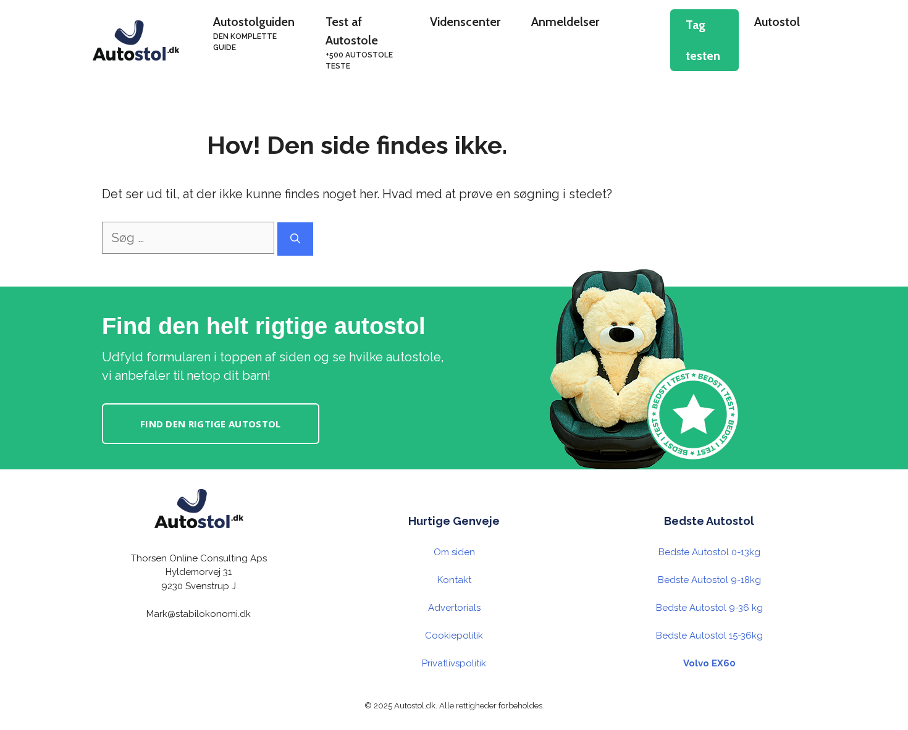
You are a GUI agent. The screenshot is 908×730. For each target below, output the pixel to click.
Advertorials (454, 607)
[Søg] (295, 239)
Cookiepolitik (454, 635)
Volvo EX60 (709, 663)
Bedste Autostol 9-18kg (709, 579)
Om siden (454, 552)
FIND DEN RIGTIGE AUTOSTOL (210, 423)
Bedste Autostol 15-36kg (709, 635)
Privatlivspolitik (454, 663)
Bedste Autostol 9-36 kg (709, 607)
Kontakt (454, 579)
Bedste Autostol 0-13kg (709, 552)
